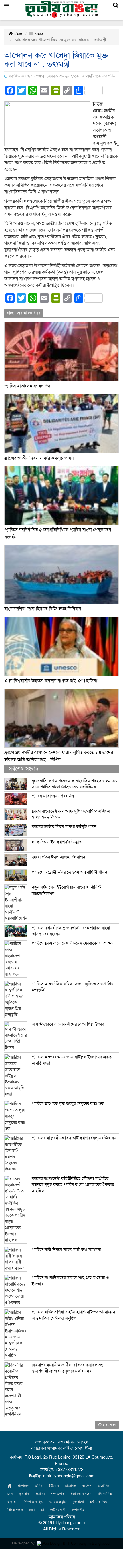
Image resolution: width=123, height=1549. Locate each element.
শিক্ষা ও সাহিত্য (34, 1502)
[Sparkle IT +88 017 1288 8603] (74, 1543)
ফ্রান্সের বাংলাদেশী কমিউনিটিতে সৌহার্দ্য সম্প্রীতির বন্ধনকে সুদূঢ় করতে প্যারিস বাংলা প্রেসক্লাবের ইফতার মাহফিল (73, 1184)
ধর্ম (42, 1510)
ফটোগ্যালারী (57, 1510)
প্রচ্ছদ (18, 33)
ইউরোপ (54, 1486)
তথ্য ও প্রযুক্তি (58, 1502)
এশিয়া (39, 1486)
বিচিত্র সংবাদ (15, 1510)
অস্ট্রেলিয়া (104, 1486)
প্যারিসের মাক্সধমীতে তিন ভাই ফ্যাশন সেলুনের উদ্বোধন (74, 1137)
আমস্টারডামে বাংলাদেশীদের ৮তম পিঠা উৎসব (68, 1024)
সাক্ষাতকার (57, 1494)
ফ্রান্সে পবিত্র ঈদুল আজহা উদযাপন (58, 857)
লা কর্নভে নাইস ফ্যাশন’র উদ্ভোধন (58, 841)
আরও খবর (108, 1425)
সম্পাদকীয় (77, 1510)
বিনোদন (40, 1494)
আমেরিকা (71, 1486)
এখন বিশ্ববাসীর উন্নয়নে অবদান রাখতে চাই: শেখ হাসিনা (50, 681)
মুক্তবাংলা (78, 1502)
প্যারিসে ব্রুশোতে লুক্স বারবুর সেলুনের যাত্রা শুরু (68, 1103)
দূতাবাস (24, 1494)
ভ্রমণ (32, 1510)
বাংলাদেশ (23, 1486)
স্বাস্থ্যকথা (13, 1502)
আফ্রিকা (87, 1486)
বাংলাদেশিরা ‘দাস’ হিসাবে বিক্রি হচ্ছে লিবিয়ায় (42, 609)
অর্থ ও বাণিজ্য (98, 1502)
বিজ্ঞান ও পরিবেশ (81, 1494)
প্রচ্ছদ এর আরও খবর (23, 312)
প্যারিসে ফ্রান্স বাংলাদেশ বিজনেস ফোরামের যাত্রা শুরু (72, 943)
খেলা (10, 1494)
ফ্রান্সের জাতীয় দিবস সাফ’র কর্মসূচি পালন (39, 458)
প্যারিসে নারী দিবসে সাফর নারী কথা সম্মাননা (66, 1249)
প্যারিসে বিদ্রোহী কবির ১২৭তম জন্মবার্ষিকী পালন (69, 872)
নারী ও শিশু (104, 1494)
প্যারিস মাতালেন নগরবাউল (27, 386)
